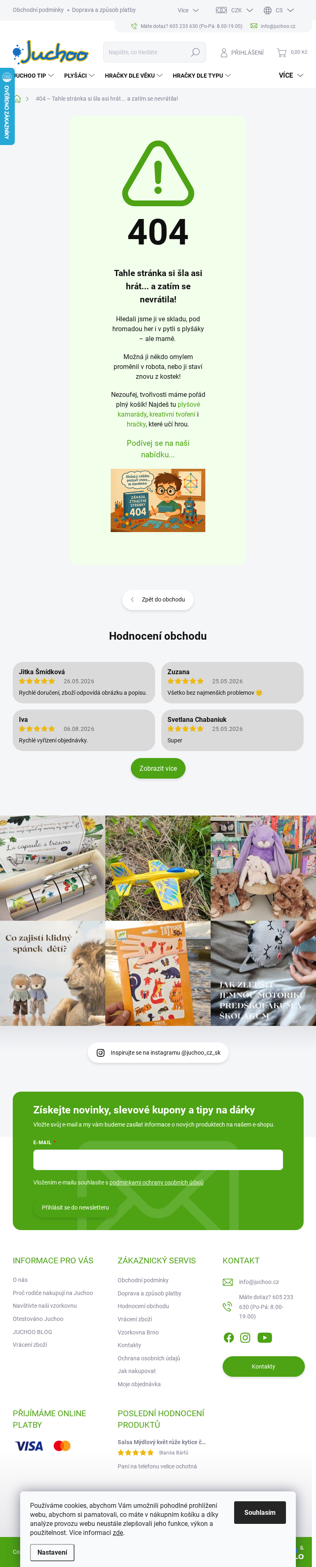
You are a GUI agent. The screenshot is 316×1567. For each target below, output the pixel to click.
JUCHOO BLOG (32, 1332)
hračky (136, 424)
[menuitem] (34, 75)
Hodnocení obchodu (158, 636)
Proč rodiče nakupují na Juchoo (53, 1293)
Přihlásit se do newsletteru (75, 1207)
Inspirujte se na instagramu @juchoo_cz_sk (166, 1052)
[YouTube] (265, 1336)
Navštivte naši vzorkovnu (45, 1305)
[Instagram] (245, 1336)
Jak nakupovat (137, 1371)
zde (118, 1533)
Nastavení (52, 1552)
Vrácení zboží (30, 1344)
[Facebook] (229, 1336)
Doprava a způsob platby (104, 10)
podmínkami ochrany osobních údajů (156, 1182)
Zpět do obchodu (163, 599)
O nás (20, 1280)
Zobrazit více (158, 768)
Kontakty (129, 1345)
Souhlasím (260, 1512)
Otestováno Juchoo (38, 1319)
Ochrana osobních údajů (149, 1358)
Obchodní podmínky (38, 10)
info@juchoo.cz (259, 1282)
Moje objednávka (139, 1384)
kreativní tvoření (172, 414)
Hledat (195, 52)
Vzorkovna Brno (138, 1332)
